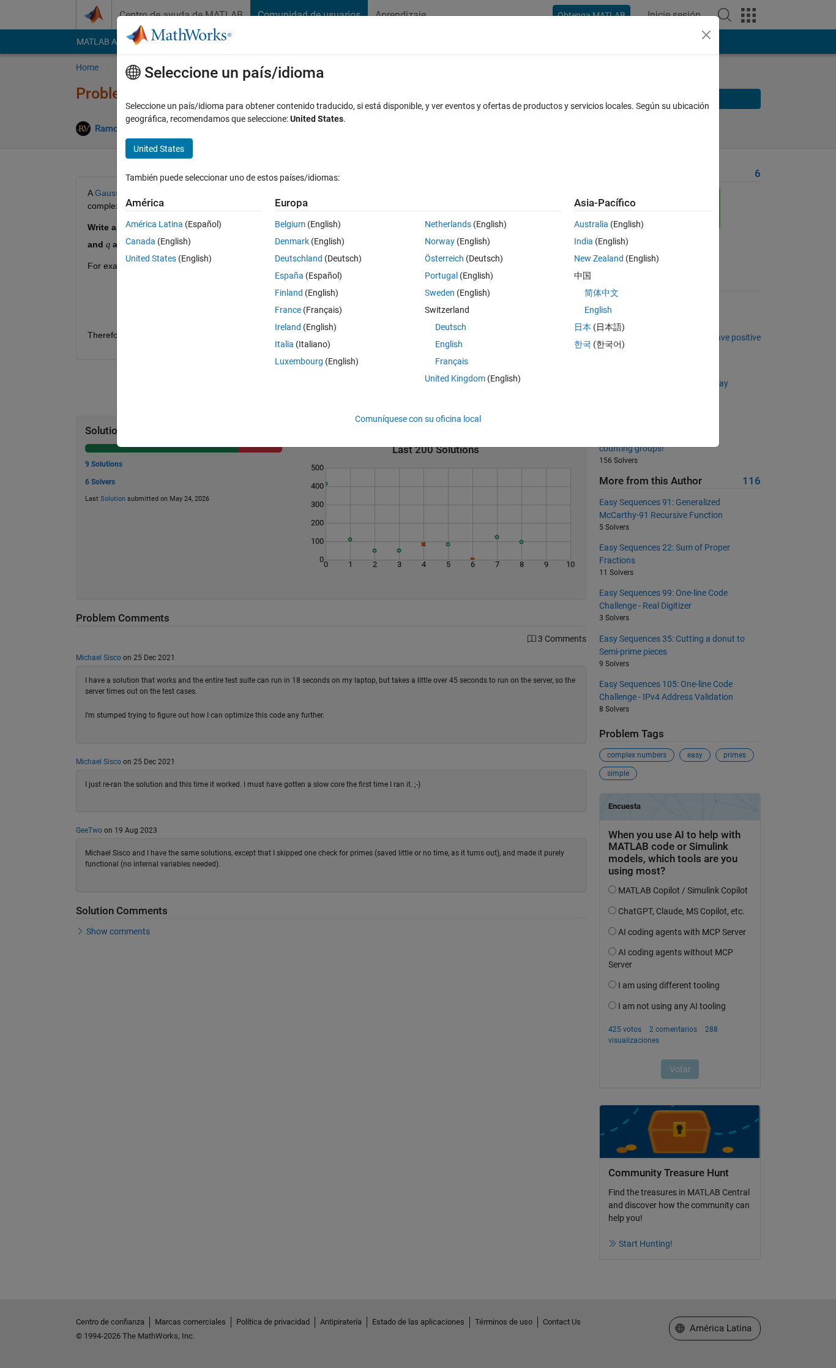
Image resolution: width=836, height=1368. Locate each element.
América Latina (154, 224)
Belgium (290, 224)
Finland (289, 293)
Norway (440, 241)
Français (451, 361)
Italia (284, 344)
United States (150, 258)
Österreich (444, 258)
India (583, 241)
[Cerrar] (706, 34)
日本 (582, 327)
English (449, 344)
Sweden (440, 293)
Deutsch (450, 327)
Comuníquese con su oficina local (418, 419)
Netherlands (448, 224)
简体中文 (601, 293)
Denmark (292, 241)
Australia (591, 224)
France (288, 310)
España (289, 275)
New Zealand (599, 258)
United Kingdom (455, 378)
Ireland (288, 327)
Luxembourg (299, 361)
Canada (140, 241)
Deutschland (299, 258)
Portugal (441, 275)
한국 (582, 344)
